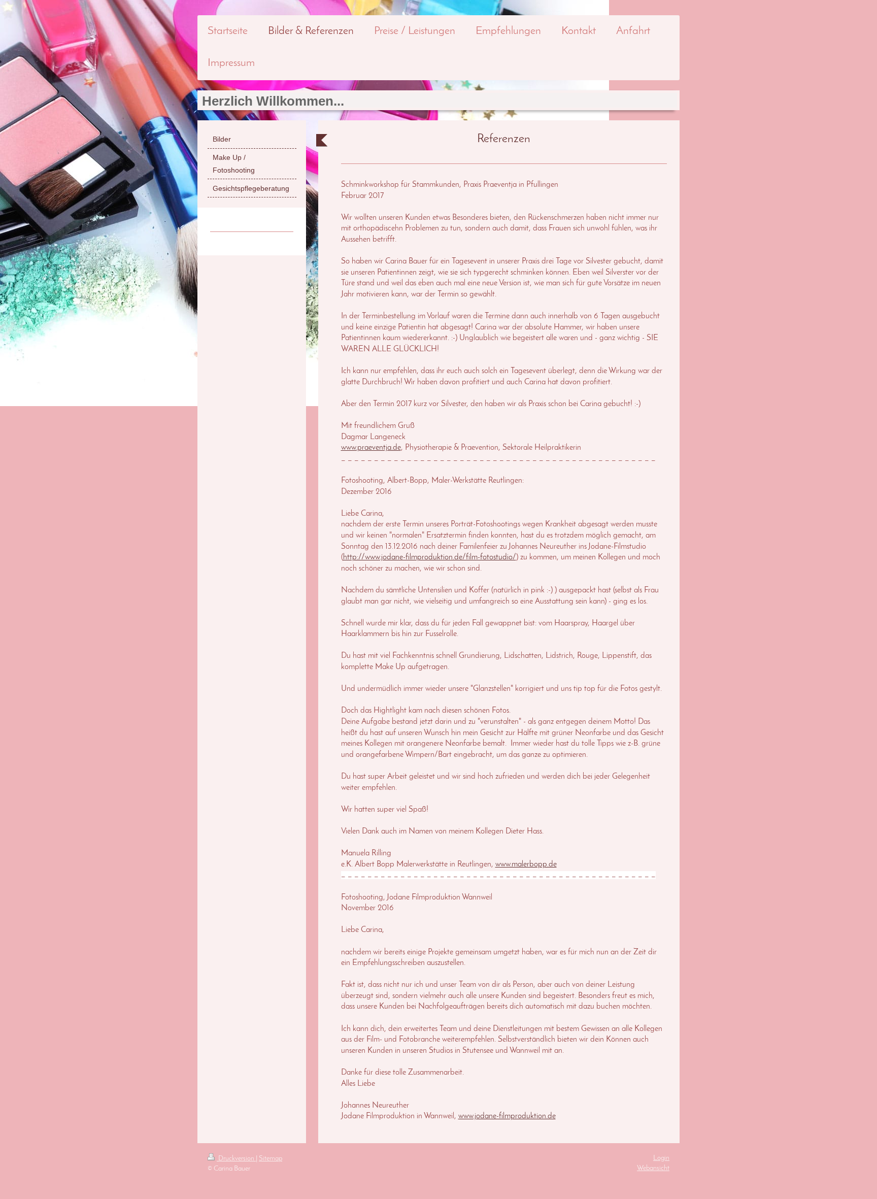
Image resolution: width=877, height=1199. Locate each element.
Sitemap (270, 1158)
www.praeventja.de (371, 448)
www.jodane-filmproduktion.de (507, 1116)
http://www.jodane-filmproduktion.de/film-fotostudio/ (429, 557)
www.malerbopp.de (526, 864)
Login (661, 1158)
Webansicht (653, 1168)
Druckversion (236, 1158)
